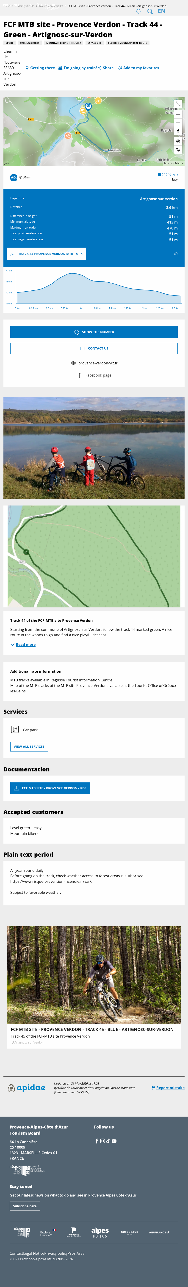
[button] (150, 11)
